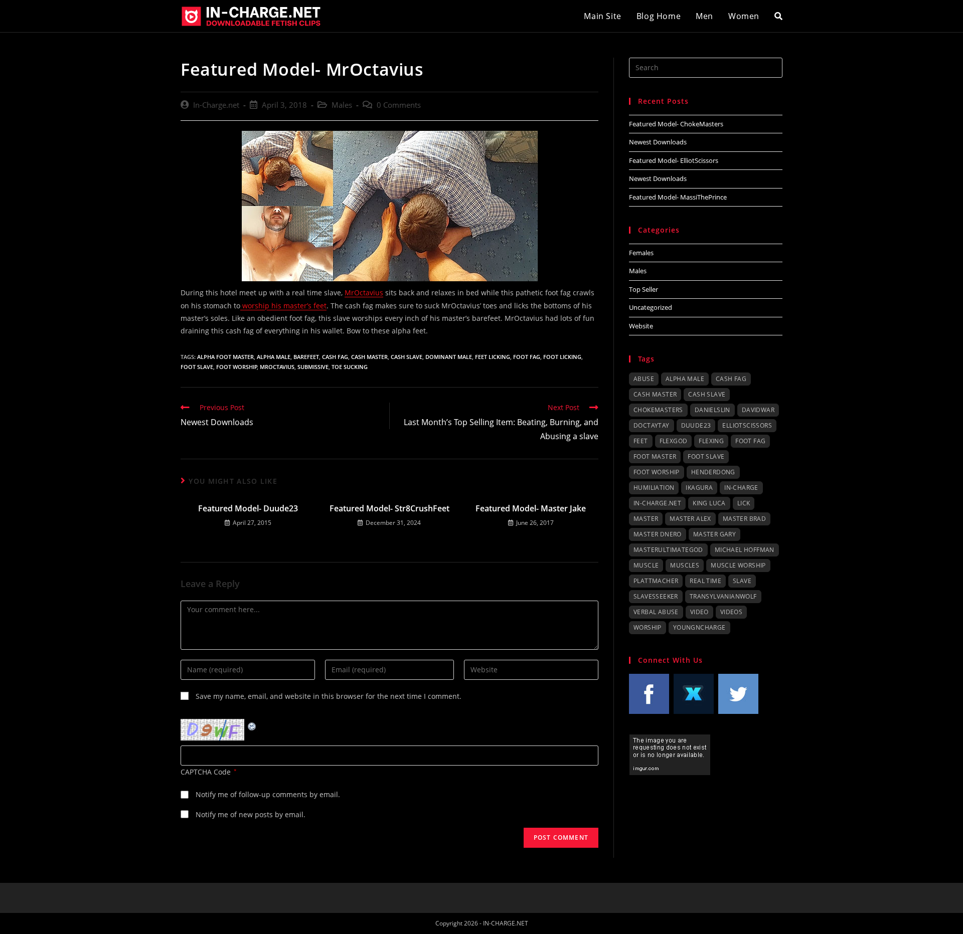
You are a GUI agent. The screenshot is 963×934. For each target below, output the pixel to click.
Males (342, 105)
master (645, 518)
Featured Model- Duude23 (248, 508)
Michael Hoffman (744, 549)
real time (705, 581)
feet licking (492, 356)
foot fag (526, 356)
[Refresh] (252, 725)
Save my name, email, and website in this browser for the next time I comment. (328, 696)
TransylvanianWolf (723, 596)
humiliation (653, 487)
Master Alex (690, 518)
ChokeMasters (658, 410)
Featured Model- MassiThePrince (678, 197)
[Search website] (778, 16)
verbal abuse (656, 612)
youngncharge (699, 627)
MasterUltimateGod (668, 549)
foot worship (236, 366)
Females (641, 252)
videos (731, 612)
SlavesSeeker (655, 596)
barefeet (306, 356)
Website (641, 325)
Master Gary (714, 534)
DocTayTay (651, 425)
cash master (369, 356)
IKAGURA (699, 487)
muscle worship (738, 565)
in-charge (741, 487)
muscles (684, 565)
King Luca (709, 503)
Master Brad (744, 518)
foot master (654, 456)
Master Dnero (657, 534)
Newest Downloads (658, 141)
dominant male (448, 356)
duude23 (696, 425)
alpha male (273, 356)
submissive (313, 366)
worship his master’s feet (283, 305)
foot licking (562, 356)
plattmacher (655, 581)
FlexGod (674, 441)
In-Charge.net (216, 105)
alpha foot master (225, 356)
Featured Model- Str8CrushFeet (389, 508)
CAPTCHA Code (206, 772)
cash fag (335, 356)
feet (640, 441)
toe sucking (350, 366)
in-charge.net (657, 503)
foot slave (197, 366)
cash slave (406, 356)
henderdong (713, 472)
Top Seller (643, 289)
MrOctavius (364, 292)
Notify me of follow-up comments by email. (268, 794)
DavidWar (758, 410)
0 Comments (399, 105)
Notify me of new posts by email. (250, 814)
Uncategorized (650, 307)
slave (742, 581)
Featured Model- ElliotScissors (673, 160)
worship (647, 627)
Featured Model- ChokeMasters (676, 123)
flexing (711, 441)
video (699, 612)
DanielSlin (712, 410)
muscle (646, 565)
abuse (643, 379)
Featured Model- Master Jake (530, 508)
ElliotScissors (747, 425)
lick (743, 503)
